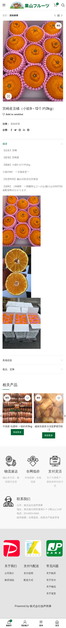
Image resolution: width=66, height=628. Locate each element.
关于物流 (51, 586)
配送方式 (28, 580)
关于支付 (51, 580)
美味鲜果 (13, 15)
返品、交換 (8, 369)
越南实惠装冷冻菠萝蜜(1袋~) (49, 428)
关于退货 (51, 593)
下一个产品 (61, 15)
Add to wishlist (14, 114)
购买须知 (9, 580)
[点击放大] (8, 96)
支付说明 (28, 573)
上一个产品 (55, 15)
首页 (5, 15)
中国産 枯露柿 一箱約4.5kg (17, 426)
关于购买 (51, 573)
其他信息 (7, 360)
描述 (5, 143)
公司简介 (9, 573)
